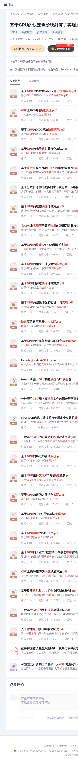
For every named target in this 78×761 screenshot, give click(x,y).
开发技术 (29, 13)
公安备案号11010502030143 (32, 750)
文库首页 (14, 13)
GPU (14, 32)
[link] (14, 13)
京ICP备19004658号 (59, 750)
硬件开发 (43, 13)
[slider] (27, 717)
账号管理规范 (71, 755)
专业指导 (57, 32)
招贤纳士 (62, 745)
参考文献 (42, 32)
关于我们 (49, 745)
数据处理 (27, 32)
